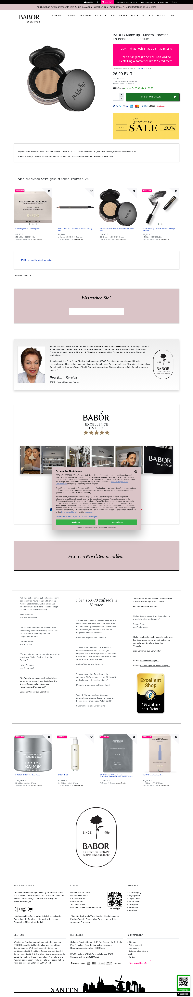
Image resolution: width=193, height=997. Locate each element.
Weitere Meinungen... (23, 901)
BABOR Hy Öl (63, 775)
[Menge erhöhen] (121, 95)
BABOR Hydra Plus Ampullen (152, 775)
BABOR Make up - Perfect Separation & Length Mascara (159, 229)
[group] (33, 207)
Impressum (134, 948)
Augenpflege (134, 895)
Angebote (132, 910)
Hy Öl (112, 942)
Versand (131, 83)
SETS (112, 16)
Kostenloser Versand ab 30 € (127, 2)
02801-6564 (165, 2)
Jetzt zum (96, 556)
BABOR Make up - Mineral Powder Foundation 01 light (117, 229)
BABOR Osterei (77, 954)
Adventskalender (104, 945)
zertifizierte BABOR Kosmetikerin (108, 346)
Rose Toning (90, 945)
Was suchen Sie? (96, 297)
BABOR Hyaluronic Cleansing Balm (27, 229)
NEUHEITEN (85, 16)
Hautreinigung (135, 892)
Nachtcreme (134, 901)
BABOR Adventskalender (96, 954)
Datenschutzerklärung (138, 951)
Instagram (100, 352)
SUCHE (174, 16)
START (19, 275)
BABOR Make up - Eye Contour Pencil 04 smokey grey (75, 229)
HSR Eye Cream (101, 942)
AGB (130, 954)
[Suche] (98, 2)
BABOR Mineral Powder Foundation (36, 260)
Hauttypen (133, 904)
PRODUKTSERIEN (127, 16)
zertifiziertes (19, 951)
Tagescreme (134, 898)
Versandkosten (36, 239)
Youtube (91, 352)
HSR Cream (100, 948)
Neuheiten (133, 907)
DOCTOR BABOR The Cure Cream (27, 775)
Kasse (175, 2)
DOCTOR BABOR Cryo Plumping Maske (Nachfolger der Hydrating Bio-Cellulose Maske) (116, 775)
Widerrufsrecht (135, 945)
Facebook (81, 352)
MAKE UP (146, 16)
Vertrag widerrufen (139, 963)
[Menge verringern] (121, 99)
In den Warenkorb (151, 96)
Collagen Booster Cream (81, 942)
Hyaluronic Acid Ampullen (81, 948)
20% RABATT (57, 16)
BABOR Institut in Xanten (36, 951)
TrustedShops (119, 352)
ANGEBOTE (162, 16)
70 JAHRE (71, 16)
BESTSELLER (101, 16)
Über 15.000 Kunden (148, 2)
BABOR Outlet (92, 957)
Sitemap (132, 942)
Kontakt (132, 957)
